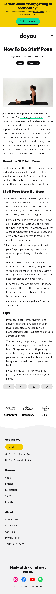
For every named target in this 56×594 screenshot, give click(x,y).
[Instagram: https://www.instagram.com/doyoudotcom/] (16, 579)
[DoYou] (28, 36)
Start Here (14, 447)
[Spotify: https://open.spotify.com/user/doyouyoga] (40, 579)
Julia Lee (16, 56)
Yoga (20, 63)
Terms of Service (14, 543)
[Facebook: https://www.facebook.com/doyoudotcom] (24, 579)
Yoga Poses (33, 63)
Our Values (11, 525)
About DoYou (12, 519)
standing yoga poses (31, 117)
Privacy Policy (12, 537)
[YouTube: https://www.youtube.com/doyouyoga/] (32, 579)
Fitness (9, 483)
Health (9, 502)
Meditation (11, 489)
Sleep (8, 495)
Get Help (10, 531)
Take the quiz (28, 21)
